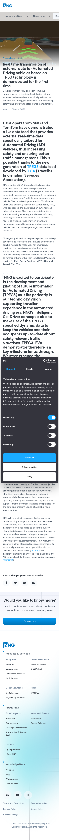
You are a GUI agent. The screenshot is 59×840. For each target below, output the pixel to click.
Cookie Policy (37, 809)
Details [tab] (29, 369)
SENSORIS (8, 560)
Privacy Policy (9, 809)
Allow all (29, 457)
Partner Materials (39, 803)
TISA (31, 171)
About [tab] (48, 369)
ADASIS (36, 550)
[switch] (52, 426)
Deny (29, 476)
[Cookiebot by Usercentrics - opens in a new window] (43, 361)
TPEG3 (33, 166)
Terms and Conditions (13, 803)
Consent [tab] (10, 369)
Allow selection (29, 467)
